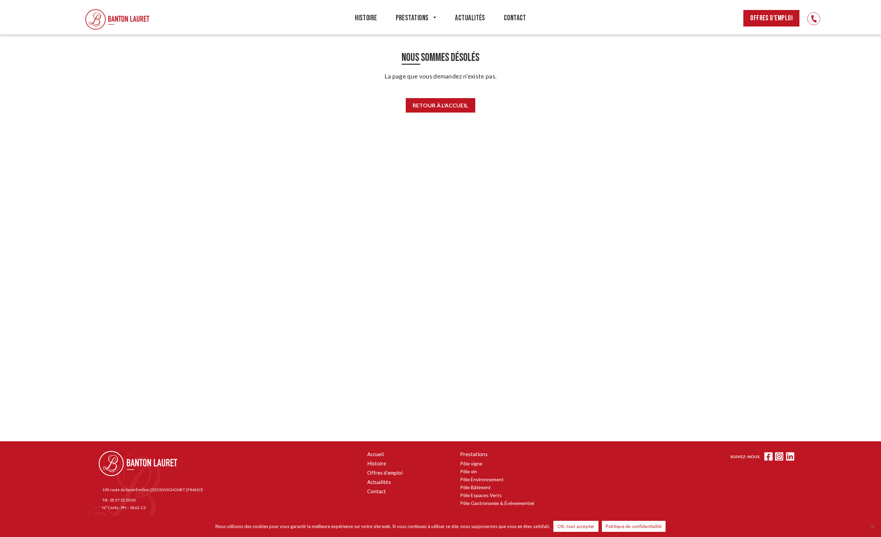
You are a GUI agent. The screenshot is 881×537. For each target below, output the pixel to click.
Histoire (376, 463)
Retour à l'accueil (440, 105)
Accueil (375, 454)
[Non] (872, 526)
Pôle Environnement (482, 479)
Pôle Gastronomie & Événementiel (497, 503)
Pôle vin (468, 471)
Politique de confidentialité (634, 526)
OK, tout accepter (575, 526)
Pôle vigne (471, 463)
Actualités (379, 482)
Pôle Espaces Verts (481, 495)
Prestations (474, 454)
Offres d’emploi (771, 18)
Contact (376, 491)
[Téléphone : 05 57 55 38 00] (813, 18)
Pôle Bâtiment (475, 487)
